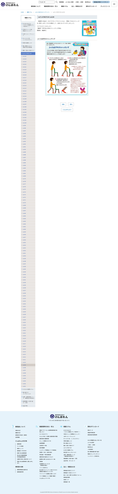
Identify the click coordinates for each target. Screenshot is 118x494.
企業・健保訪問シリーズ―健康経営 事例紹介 (28, 397)
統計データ (90, 430)
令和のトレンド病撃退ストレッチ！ (27, 30)
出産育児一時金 (43, 445)
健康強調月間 (20, 472)
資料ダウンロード (93, 426)
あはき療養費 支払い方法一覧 (94, 440)
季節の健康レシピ (68, 441)
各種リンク (66, 479)
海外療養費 (42, 448)
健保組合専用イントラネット (101, 2)
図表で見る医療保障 (21, 453)
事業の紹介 (18, 430)
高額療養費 (42, 443)
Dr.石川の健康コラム (28, 389)
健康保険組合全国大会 (22, 469)
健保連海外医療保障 (92, 435)
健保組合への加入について (70, 473)
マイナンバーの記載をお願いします (47, 473)
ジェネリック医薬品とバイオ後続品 (47, 450)
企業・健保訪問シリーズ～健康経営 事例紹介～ (69, 455)
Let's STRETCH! (27, 53)
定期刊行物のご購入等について (24, 459)
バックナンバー (67, 110)
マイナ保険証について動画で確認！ (47, 476)
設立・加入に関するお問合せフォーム (72, 475)
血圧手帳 (25, 406)
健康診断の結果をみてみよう (46, 457)
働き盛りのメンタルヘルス (27, 393)
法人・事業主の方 (69, 467)
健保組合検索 (67, 477)
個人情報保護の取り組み (93, 451)
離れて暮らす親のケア (28, 50)
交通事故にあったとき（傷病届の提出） (44, 464)
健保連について (20, 427)
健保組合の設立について (69, 470)
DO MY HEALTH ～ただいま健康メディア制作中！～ (28, 25)
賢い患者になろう (68, 443)
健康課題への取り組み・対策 (28, 401)
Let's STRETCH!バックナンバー (42, 12)
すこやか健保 (20, 446)
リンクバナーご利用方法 (93, 456)
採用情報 (17, 437)
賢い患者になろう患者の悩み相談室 (27, 46)
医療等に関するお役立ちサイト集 (47, 459)
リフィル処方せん (43, 467)
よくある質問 (91, 442)
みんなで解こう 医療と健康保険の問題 (48, 436)
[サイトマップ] (114, 4)
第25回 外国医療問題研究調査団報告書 (22, 456)
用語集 (41, 461)
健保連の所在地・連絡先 (21, 435)
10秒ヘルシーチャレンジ (28, 34)
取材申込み (88, 2)
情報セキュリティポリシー (94, 454)
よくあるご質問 (69, 2)
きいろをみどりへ (43, 434)
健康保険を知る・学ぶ (46, 426)
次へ (71, 104)
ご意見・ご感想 (79, 2)
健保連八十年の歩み (21, 450)
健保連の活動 (19, 467)
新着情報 (61, 2)
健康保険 (19, 444)
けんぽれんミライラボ (44, 478)
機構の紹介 (18, 432)
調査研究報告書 (91, 432)
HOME (22, 12)
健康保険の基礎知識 (44, 438)
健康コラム (29, 12)
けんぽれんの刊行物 (21, 441)
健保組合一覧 (67, 482)
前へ (63, 104)
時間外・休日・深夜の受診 (45, 452)
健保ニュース (20, 448)
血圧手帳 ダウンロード (69, 460)
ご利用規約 (90, 449)
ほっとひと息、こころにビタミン (27, 39)
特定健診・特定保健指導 (45, 454)
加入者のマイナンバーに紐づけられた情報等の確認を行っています (48, 470)
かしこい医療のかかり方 (45, 441)
